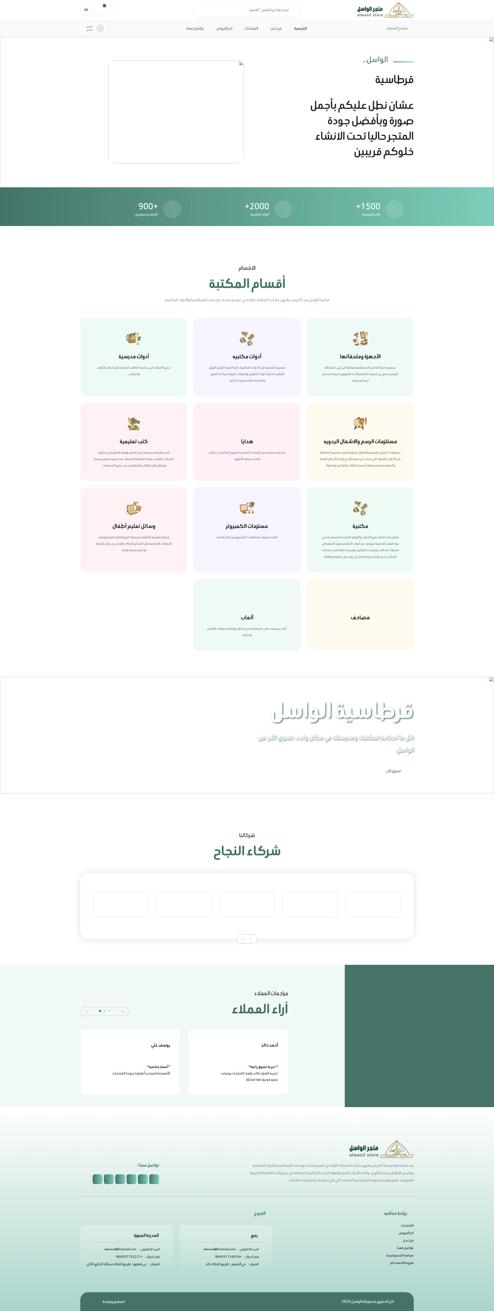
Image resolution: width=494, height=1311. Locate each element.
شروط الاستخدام (402, 1262)
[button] (251, 939)
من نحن (276, 28)
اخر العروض (224, 28)
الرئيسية (300, 28)
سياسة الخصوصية (400, 1255)
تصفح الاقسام (397, 28)
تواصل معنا (195, 28)
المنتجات (251, 28)
